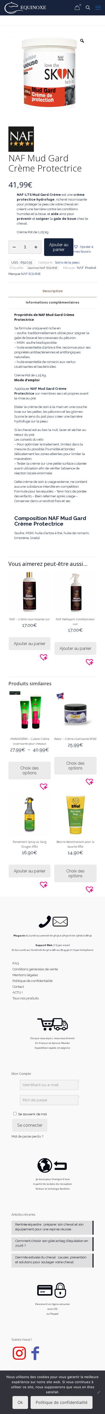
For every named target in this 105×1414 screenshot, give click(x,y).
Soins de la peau (67, 262)
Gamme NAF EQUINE (42, 268)
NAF (80, 268)
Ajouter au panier (58, 247)
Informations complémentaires (52, 302)
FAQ (15, 963)
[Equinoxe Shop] (27, 7)
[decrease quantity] (14, 247)
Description (53, 291)
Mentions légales (25, 975)
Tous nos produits (25, 998)
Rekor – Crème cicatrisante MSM (75, 739)
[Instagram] (19, 1358)
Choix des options (29, 770)
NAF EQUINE (31, 274)
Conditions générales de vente (35, 969)
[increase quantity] (35, 247)
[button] (85, 249)
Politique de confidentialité (32, 981)
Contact (18, 987)
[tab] (52, 291)
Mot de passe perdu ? (27, 1137)
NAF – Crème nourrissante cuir (29, 619)
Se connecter (29, 1125)
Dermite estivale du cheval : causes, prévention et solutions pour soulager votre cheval (50, 1260)
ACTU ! (17, 992)
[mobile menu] (98, 7)
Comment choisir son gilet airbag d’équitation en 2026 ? (51, 1243)
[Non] (98, 1392)
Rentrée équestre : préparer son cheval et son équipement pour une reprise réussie (49, 1227)
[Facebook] (35, 1358)
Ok (20, 1402)
